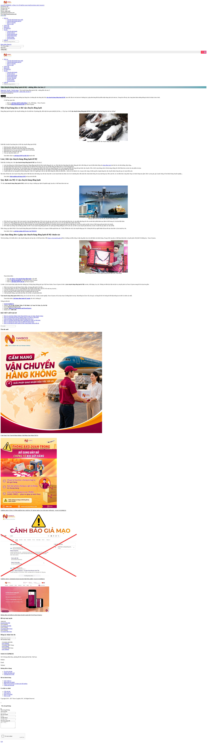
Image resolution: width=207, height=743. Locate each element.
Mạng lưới (6, 27)
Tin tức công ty (11, 32)
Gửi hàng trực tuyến (9, 674)
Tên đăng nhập (5, 46)
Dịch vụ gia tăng (11, 22)
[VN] (2, 15)
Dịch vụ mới (10, 24)
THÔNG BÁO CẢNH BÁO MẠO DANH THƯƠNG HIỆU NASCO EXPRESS (23, 579)
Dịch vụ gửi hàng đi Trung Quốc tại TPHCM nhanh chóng (19, 321)
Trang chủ (6, 25)
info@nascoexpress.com (10, 662)
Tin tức (6, 30)
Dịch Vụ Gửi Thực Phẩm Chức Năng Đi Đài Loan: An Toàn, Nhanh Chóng (23, 316)
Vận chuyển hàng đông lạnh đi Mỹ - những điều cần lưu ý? (16, 91)
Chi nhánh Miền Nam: (7, 648)
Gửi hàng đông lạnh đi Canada (21, 298)
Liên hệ (6, 40)
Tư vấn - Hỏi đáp (11, 78)
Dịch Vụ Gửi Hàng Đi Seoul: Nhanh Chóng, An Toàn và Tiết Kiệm (21, 317)
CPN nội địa (7, 691)
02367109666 (5, 646)
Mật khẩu (3, 47)
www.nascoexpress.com (11, 665)
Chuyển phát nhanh (12, 31)
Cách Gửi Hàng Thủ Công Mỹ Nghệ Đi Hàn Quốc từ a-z (18, 319)
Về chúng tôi (7, 28)
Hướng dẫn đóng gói (9, 673)
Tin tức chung (10, 37)
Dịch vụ (6, 18)
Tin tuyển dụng (11, 38)
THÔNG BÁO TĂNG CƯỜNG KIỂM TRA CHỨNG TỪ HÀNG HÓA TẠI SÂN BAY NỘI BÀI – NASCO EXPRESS (33, 510)
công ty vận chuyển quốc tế (55, 238)
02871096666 (5, 649)
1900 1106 (8, 659)
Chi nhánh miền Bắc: (7, 642)
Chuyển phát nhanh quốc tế (14, 21)
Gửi (2, 741)
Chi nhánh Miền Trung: (8, 645)
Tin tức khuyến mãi (12, 34)
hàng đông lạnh (107, 165)
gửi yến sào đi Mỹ (16, 280)
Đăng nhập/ (4, 44)
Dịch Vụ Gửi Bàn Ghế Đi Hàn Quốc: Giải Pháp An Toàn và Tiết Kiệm (22, 320)
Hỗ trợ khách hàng (12, 35)
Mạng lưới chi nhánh (9, 682)
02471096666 (5, 643)
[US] (5, 15)
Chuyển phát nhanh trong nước (15, 19)
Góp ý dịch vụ (7, 680)
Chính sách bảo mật (9, 685)
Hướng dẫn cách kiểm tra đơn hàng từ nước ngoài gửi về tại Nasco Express (21, 615)
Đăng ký (9, 44)
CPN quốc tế (7, 693)
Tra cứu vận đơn (8, 671)
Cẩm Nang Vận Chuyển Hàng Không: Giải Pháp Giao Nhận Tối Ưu (19, 435)
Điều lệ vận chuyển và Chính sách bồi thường (15, 683)
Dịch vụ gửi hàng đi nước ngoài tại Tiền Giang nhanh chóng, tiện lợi (21, 323)
